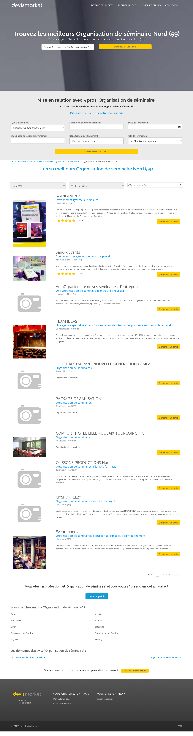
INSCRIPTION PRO (151, 5)
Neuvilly (98, 639)
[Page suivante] (176, 574)
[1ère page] (148, 574)
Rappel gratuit (24, 702)
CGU (180, 726)
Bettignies (99, 626)
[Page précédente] (151, 574)
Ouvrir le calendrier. (179, 126)
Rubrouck (99, 620)
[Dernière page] (179, 574)
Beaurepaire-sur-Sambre (107, 633)
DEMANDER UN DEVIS (102, 5)
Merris (98, 614)
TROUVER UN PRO (127, 5)
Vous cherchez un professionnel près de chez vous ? (95, 670)
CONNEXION (171, 5)
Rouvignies (16, 620)
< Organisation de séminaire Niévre (28, 657)
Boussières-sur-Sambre (22, 633)
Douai (13, 614)
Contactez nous (25, 700)
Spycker (14, 639)
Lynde (13, 626)
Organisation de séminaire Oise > (166, 657)
